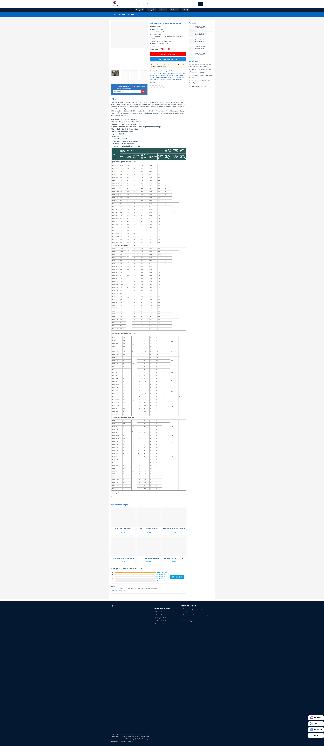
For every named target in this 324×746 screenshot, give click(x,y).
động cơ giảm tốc (176, 77)
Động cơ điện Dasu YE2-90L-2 (149, 558)
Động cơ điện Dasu (133, 14)
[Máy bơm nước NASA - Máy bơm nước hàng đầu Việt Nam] (121, 4)
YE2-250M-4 (179, 79)
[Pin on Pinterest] (160, 86)
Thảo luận (114, 590)
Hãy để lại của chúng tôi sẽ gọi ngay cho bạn (131, 87)
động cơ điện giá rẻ (165, 77)
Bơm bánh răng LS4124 (123, 529)
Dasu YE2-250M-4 (157, 73)
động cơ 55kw (166, 73)
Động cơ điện (122, 14)
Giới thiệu (174, 10)
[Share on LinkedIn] (163, 86)
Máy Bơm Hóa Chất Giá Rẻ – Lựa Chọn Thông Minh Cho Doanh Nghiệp (200, 66)
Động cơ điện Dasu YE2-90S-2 (148, 529)
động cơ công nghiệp (176, 73)
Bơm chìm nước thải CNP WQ (197, 86)
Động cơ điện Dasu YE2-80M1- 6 (174, 529)
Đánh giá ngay (177, 577)
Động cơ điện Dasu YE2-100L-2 (123, 558)
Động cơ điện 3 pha (160, 75)
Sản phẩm (152, 10)
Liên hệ (185, 10)
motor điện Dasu (160, 79)
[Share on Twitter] (154, 86)
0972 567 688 (162, 66)
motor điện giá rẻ (170, 79)
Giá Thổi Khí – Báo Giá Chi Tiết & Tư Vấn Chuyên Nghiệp (200, 82)
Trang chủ (139, 10)
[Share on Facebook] (151, 86)
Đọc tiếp (123, 532)
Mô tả (114, 99)
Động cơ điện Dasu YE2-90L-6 (174, 558)
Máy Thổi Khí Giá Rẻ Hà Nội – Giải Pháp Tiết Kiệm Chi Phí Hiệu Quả (200, 71)
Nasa (112, 497)
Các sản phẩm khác (117, 493)
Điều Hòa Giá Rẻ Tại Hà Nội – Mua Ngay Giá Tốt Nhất (200, 76)
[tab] (114, 99)
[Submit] (200, 4)
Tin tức (163, 10)
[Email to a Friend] (157, 86)
